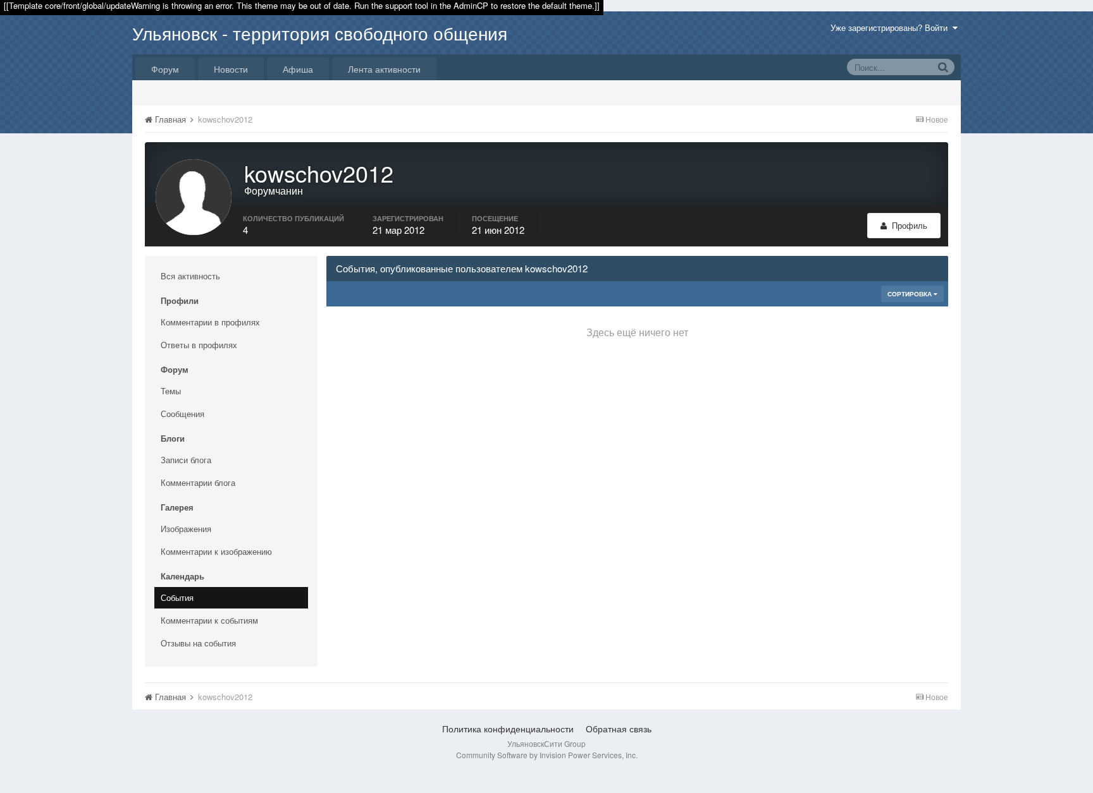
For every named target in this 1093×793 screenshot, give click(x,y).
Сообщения (182, 414)
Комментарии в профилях (210, 322)
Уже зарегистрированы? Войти (892, 27)
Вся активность (190, 276)
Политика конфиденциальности (508, 728)
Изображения (186, 529)
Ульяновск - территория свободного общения (319, 32)
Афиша (298, 69)
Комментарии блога (198, 482)
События (177, 597)
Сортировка (910, 293)
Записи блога (186, 460)
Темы (171, 391)
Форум (165, 69)
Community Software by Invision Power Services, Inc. (547, 754)
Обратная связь (618, 728)
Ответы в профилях (199, 345)
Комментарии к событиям (209, 620)
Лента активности (384, 69)
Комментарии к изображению (216, 551)
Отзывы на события (198, 643)
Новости (231, 69)
